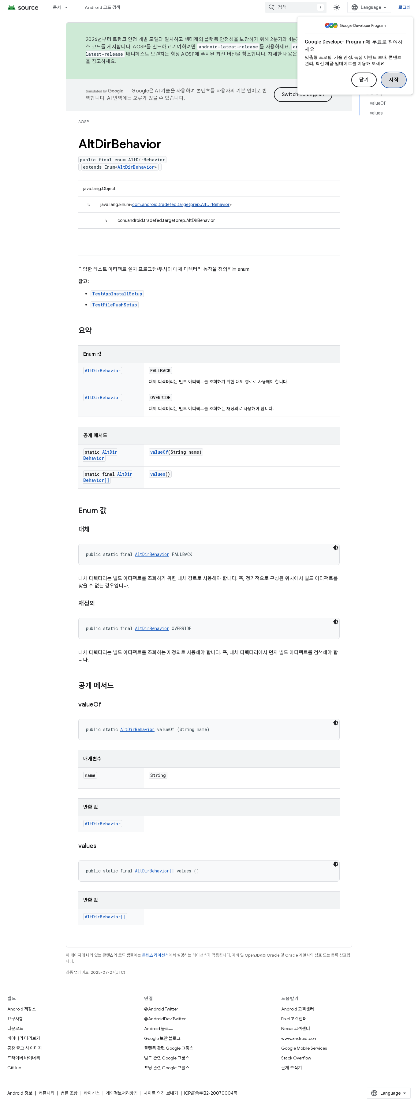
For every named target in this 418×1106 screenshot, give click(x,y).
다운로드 (15, 1028)
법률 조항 (69, 1093)
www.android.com (299, 1038)
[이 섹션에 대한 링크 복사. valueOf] (107, 705)
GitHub (14, 1067)
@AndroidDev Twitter (165, 1019)
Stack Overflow (296, 1058)
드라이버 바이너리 (23, 1058)
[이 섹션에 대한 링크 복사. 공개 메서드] (120, 686)
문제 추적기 (291, 1067)
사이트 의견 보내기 (161, 1093)
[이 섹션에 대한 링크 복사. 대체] (95, 530)
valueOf (159, 452)
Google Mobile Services (304, 1048)
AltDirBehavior (136, 167)
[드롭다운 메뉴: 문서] (69, 7)
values (157, 474)
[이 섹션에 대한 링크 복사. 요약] (98, 331)
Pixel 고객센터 (294, 1019)
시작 (393, 80)
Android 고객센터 (297, 1009)
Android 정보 (19, 1093)
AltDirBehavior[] (107, 477)
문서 (57, 7)
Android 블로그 (158, 1028)
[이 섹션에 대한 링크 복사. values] (102, 846)
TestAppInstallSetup (117, 294)
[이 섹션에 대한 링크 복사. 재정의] (101, 604)
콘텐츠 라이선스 (155, 955)
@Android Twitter (161, 1009)
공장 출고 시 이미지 (24, 1048)
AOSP (83, 121)
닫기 (364, 80)
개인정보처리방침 (122, 1093)
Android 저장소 (21, 1009)
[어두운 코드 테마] (335, 547)
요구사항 (15, 1019)
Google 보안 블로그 (162, 1038)
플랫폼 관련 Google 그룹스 (168, 1048)
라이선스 (92, 1093)
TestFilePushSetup (114, 305)
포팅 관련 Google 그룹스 (166, 1067)
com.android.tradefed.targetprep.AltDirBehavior (181, 204)
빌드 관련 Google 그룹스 (166, 1058)
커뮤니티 (46, 1093)
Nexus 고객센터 (295, 1028)
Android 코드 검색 (102, 7)
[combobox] (296, 7)
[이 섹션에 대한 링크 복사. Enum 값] (112, 511)
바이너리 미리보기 (23, 1038)
